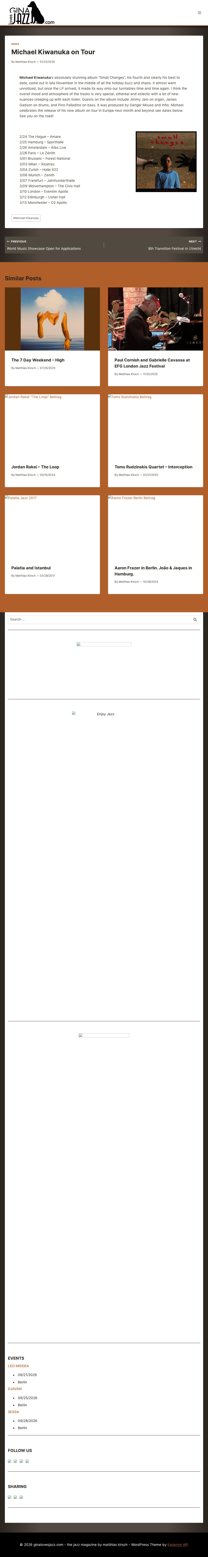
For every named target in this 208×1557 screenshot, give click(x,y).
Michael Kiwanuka (26, 218)
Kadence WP (177, 1545)
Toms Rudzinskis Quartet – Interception (153, 466)
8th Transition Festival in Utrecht (174, 245)
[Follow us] (10, 1461)
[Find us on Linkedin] (22, 1461)
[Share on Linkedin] (22, 1497)
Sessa (13, 1412)
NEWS (15, 44)
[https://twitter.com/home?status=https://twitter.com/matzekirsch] (16, 1497)
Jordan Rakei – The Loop (35, 466)
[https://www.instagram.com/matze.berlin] (28, 1461)
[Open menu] (199, 13)
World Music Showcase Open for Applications (44, 245)
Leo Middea (18, 1366)
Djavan (15, 1389)
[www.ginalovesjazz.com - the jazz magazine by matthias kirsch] (10, 1497)
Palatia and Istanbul (31, 567)
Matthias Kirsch (25, 61)
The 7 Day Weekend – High (37, 360)
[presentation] (52, 319)
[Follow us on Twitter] (16, 1461)
